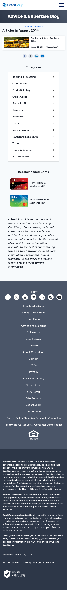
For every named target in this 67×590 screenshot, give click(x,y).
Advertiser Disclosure (33, 26)
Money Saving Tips (23, 130)
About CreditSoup (33, 352)
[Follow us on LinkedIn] (42, 297)
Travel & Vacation (22, 150)
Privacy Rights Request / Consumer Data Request (33, 424)
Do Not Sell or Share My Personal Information (34, 418)
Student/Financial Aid (25, 136)
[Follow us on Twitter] (16, 297)
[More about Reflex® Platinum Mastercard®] (23, 201)
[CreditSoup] (12, 5)
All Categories (20, 156)
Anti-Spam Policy (33, 378)
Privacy (33, 371)
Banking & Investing (24, 76)
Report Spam (33, 404)
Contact (33, 358)
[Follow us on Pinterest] (33, 297)
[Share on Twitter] (30, 56)
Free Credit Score (33, 306)
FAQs (34, 365)
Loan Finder (34, 319)
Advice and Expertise (33, 325)
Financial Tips (20, 103)
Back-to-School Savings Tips (45, 39)
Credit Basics (20, 83)
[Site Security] (14, 574)
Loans (15, 123)
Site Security (33, 398)
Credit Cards (19, 96)
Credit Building (21, 90)
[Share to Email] (42, 56)
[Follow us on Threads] (51, 297)
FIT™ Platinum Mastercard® (37, 184)
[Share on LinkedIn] (36, 56)
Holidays (17, 110)
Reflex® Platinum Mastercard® (39, 201)
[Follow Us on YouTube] (59, 297)
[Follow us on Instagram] (25, 297)
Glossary (34, 345)
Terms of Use (33, 385)
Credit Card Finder (33, 312)
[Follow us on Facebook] (8, 297)
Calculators (33, 332)
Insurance (18, 116)
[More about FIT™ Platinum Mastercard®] (23, 184)
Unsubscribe (33, 411)
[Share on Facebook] (25, 56)
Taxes (15, 143)
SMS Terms (33, 391)
